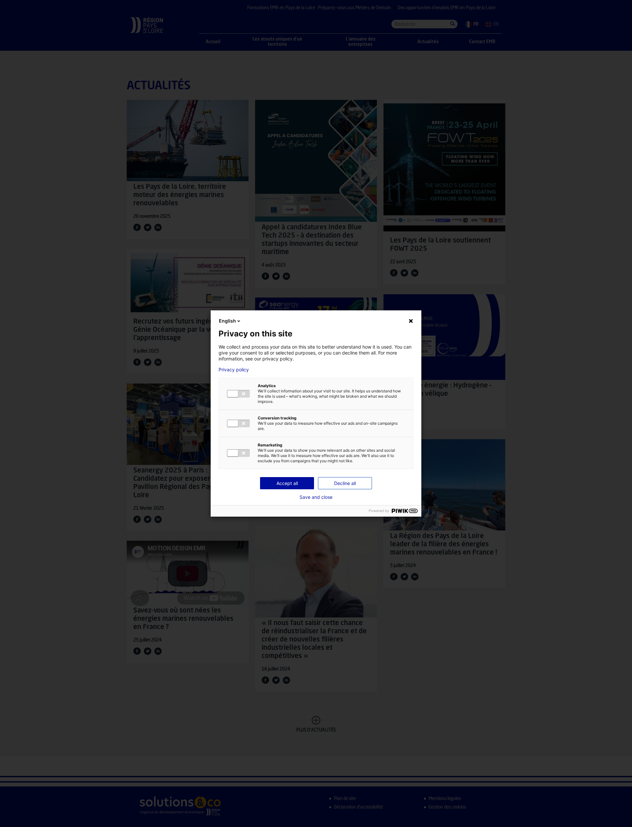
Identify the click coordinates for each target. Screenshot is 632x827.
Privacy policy (234, 369)
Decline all (345, 483)
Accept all (287, 483)
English (227, 321)
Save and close (316, 497)
